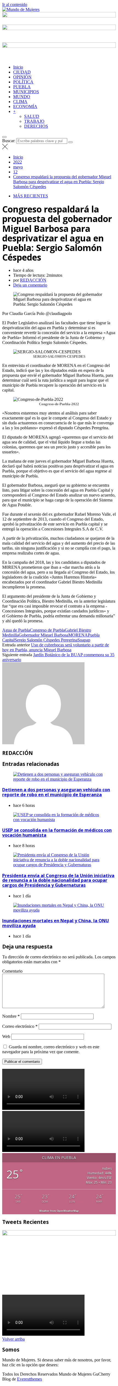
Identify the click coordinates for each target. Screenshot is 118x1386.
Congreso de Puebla (47, 630)
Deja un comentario (30, 285)
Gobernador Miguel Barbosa (43, 635)
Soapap (83, 640)
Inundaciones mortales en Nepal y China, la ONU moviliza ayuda (55, 923)
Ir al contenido (14, 4)
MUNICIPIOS (26, 91)
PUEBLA (22, 86)
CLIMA (20, 101)
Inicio (18, 67)
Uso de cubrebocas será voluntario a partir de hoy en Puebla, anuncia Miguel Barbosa (55, 647)
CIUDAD (22, 72)
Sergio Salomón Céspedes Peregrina (46, 640)
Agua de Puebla (16, 630)
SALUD (31, 116)
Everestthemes (29, 1379)
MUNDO (21, 96)
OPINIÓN (22, 77)
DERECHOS (36, 126)
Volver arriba (13, 1339)
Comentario (12, 971)
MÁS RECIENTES (30, 196)
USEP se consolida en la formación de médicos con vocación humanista (57, 832)
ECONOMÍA (25, 106)
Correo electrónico (20, 1026)
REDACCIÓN (33, 280)
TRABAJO (34, 121)
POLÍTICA (23, 82)
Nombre (11, 1016)
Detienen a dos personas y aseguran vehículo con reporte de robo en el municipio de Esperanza (56, 792)
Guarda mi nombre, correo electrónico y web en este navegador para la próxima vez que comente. (50, 1049)
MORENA (78, 635)
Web (6, 1036)
